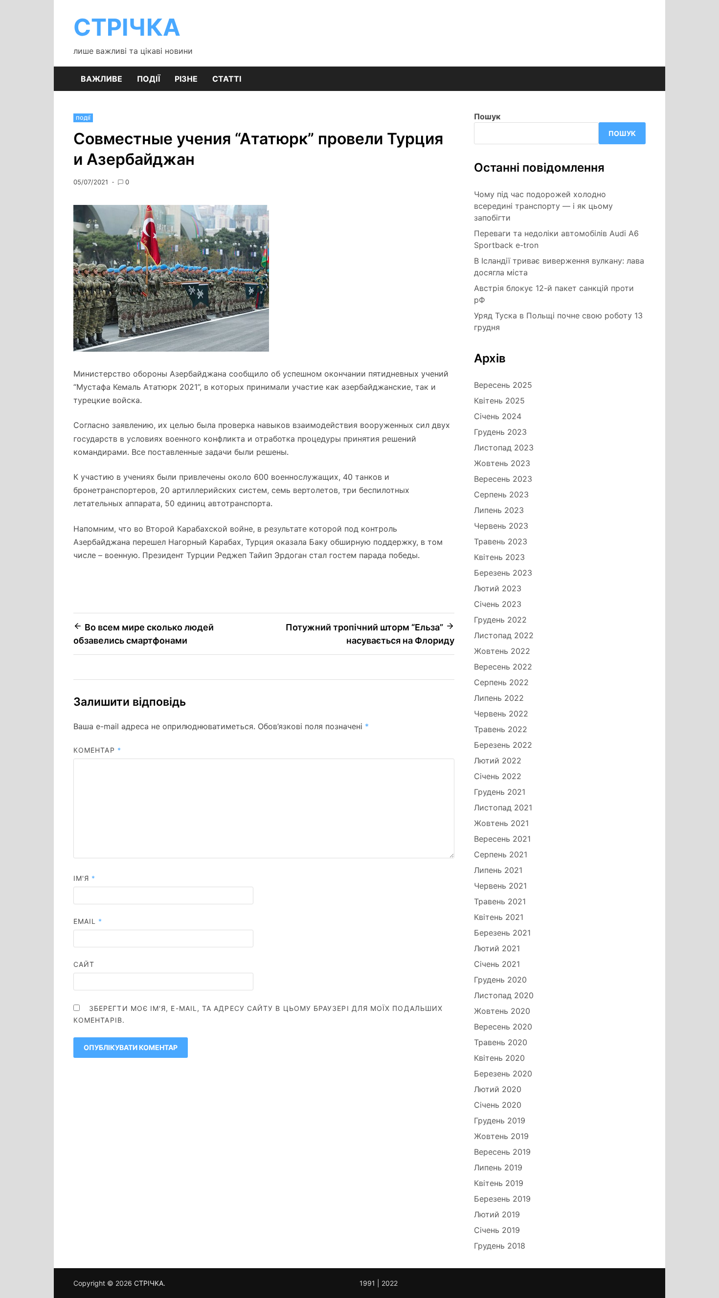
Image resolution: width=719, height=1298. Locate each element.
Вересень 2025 (503, 385)
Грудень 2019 (499, 1120)
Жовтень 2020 (502, 1011)
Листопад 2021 (503, 807)
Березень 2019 (502, 1199)
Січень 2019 (497, 1230)
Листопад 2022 (504, 635)
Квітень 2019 (498, 1183)
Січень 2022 (497, 776)
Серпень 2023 (501, 494)
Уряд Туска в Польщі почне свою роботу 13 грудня (558, 321)
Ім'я (84, 878)
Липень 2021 (498, 870)
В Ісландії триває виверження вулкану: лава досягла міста (559, 266)
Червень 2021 (500, 886)
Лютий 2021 (497, 948)
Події (148, 79)
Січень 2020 (497, 1105)
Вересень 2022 (503, 666)
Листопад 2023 (504, 447)
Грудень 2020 (500, 980)
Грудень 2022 (500, 620)
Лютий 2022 (497, 760)
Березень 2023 (503, 573)
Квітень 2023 (499, 557)
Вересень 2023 (503, 479)
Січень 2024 (497, 416)
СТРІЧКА (126, 27)
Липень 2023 (499, 510)
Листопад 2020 (504, 995)
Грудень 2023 (500, 432)
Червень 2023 (501, 526)
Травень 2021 (500, 901)
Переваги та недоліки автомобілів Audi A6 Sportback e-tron (556, 239)
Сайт (83, 964)
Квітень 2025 (499, 400)
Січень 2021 (497, 964)
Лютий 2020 (497, 1089)
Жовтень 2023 (502, 463)
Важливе (101, 79)
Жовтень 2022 (502, 651)
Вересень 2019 (502, 1152)
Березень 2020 (503, 1073)
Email (88, 921)
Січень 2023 (497, 604)
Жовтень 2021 (501, 823)
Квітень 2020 (499, 1058)
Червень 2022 (501, 713)
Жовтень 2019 (501, 1136)
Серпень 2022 (501, 682)
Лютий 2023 (497, 588)
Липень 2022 (499, 698)
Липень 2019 (498, 1167)
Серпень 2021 (500, 854)
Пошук (487, 116)
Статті (226, 79)
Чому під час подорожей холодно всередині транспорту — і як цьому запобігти (543, 206)
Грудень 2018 (499, 1246)
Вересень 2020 (503, 1026)
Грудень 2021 (499, 792)
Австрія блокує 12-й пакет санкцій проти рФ (554, 294)
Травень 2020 (500, 1042)
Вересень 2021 (502, 839)
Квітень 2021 (498, 917)
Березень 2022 (503, 745)
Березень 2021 (502, 933)
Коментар (97, 750)
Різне (186, 79)
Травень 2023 (500, 541)
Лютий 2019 (497, 1214)
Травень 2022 (500, 729)
